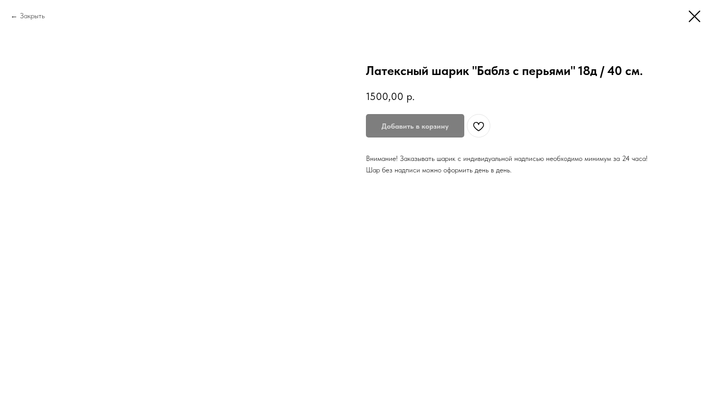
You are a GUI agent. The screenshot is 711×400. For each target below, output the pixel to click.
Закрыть (32, 15)
